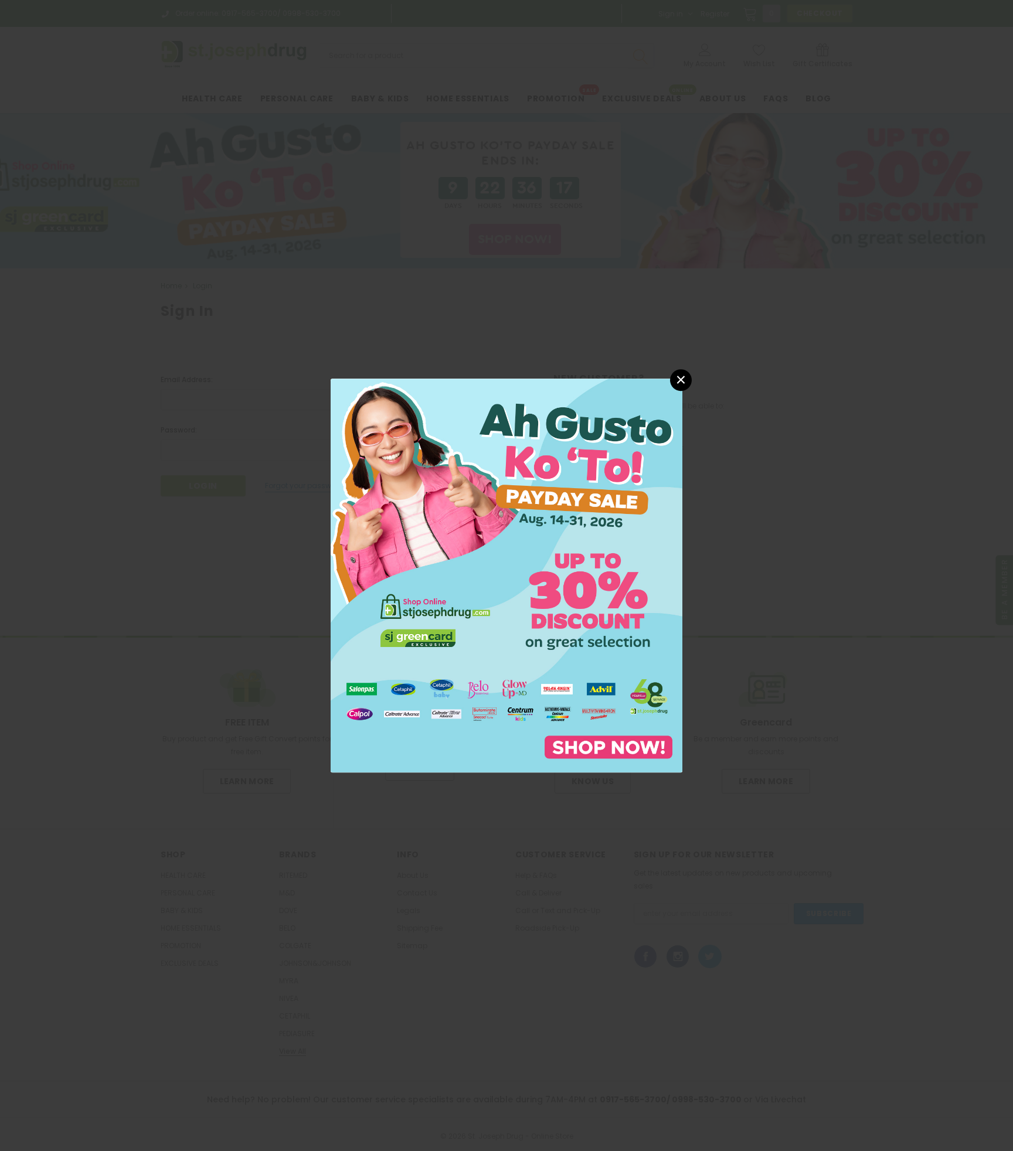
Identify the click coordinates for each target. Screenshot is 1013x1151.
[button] (681, 380)
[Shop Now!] (506, 575)
